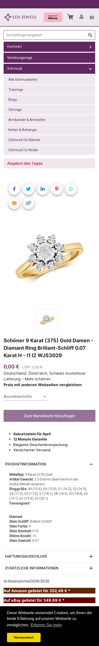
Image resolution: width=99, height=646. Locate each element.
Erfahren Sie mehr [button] (46, 625)
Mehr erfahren (37, 379)
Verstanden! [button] (24, 637)
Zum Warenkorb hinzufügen (49, 415)
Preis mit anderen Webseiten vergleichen (43, 384)
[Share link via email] (14, 203)
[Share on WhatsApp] (71, 189)
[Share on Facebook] (14, 189)
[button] (49, 464)
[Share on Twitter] (28, 189)
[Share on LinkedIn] (43, 189)
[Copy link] (28, 203)
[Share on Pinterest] (57, 189)
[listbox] (25, 396)
